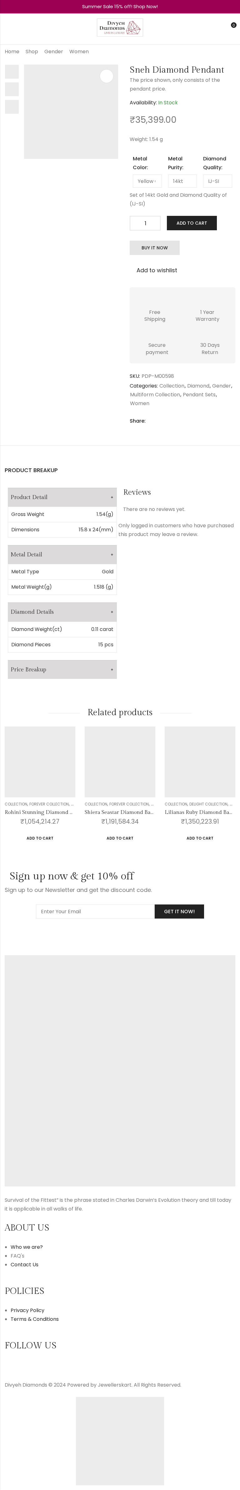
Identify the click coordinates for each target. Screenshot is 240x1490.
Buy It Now (155, 248)
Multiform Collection (155, 394)
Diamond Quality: (214, 163)
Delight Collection (208, 804)
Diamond (198, 385)
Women (79, 51)
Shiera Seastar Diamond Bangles (124, 812)
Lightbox (106, 76)
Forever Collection (49, 804)
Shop (32, 51)
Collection (171, 385)
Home (12, 51)
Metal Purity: (175, 163)
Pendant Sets (199, 394)
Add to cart (192, 223)
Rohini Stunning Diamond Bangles (47, 812)
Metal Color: (140, 163)
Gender (53, 51)
